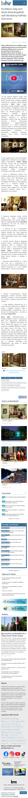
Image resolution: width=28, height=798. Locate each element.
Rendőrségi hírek (21, 740)
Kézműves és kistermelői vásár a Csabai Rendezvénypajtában (12, 531)
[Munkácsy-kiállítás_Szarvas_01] (14, 360)
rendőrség (18, 732)
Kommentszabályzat (18, 788)
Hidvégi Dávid (24, 42)
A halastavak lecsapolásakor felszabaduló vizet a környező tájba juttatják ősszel (13, 515)
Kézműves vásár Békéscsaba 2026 (17, 528)
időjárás (10, 729)
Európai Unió (21, 743)
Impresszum (8, 788)
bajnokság (9, 737)
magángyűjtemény (10, 385)
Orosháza (4, 729)
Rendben (23, 793)
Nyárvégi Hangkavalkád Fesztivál (14, 539)
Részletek (15, 796)
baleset (3, 737)
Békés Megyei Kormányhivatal (9, 735)
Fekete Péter (22, 387)
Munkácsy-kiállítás (5, 380)
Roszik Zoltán (11, 387)
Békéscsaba (20, 726)
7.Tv (20, 735)
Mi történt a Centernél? (7, 590)
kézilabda (16, 729)
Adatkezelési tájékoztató (10, 789)
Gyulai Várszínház (18, 737)
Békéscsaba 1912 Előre (7, 721)
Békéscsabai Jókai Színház (8, 726)
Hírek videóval (19, 378)
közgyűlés (4, 740)
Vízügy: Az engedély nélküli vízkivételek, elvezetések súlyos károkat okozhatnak (13, 594)
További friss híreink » (14, 518)
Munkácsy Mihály (5, 390)
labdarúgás (15, 718)
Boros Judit (17, 387)
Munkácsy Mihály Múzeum (13, 724)
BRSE (22, 721)
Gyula (3, 724)
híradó (3, 718)
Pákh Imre (4, 385)
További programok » (14, 570)
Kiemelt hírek (12, 378)
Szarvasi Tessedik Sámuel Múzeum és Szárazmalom (12, 382)
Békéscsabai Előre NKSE (8, 732)
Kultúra (3, 378)
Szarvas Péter (11, 740)
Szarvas (7, 378)
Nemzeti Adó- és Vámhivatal (9, 743)
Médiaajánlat (21, 789)
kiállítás (9, 718)
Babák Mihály (4, 387)
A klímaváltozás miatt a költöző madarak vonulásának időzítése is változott (12, 502)
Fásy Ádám (17, 385)
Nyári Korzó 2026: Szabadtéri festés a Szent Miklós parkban (12, 551)
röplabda (17, 721)
